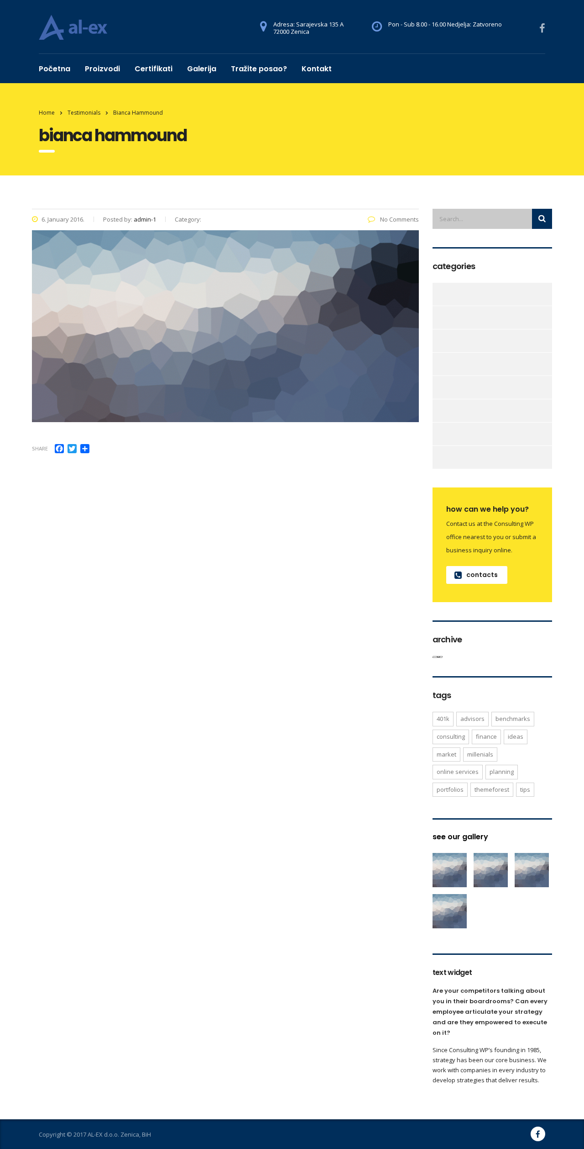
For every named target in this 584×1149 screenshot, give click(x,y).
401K (443, 719)
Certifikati (153, 69)
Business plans (438, 294)
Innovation (438, 434)
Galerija (201, 69)
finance (486, 736)
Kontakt (317, 69)
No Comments (399, 219)
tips (525, 789)
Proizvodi (102, 69)
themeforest (491, 789)
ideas (515, 736)
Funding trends (438, 410)
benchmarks (512, 719)
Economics (438, 340)
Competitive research (438, 317)
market (446, 754)
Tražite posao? (259, 69)
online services (458, 772)
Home (47, 112)
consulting (451, 736)
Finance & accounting (438, 364)
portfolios (450, 789)
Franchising (438, 387)
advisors (472, 719)
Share (40, 448)
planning (502, 772)
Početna (54, 69)
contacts (482, 574)
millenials (480, 754)
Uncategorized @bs (438, 457)
